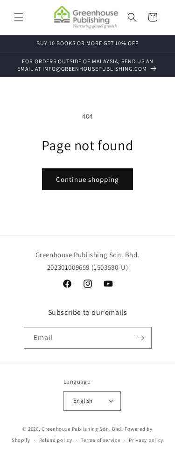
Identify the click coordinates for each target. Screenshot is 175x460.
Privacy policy (146, 440)
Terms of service (100, 440)
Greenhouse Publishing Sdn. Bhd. (82, 429)
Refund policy (55, 440)
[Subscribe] (141, 338)
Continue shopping (87, 179)
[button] (18, 17)
